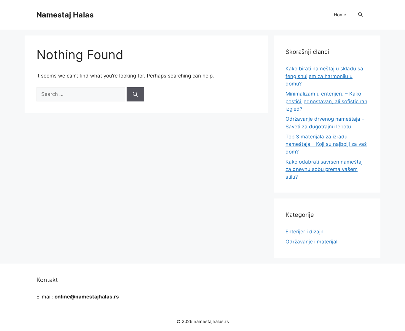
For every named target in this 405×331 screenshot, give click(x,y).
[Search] (135, 94)
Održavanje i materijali (312, 242)
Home (340, 14)
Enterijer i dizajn (304, 232)
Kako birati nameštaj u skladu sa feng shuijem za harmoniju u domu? (324, 76)
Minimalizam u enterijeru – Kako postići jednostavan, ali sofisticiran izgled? (326, 101)
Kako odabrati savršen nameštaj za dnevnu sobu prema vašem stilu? (324, 169)
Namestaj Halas (65, 14)
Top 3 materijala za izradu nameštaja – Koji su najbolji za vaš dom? (326, 144)
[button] (360, 15)
